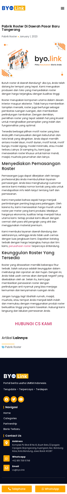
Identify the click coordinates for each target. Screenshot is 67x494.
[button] (62, 8)
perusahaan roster (20, 246)
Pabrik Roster (13, 347)
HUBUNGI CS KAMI (33, 324)
